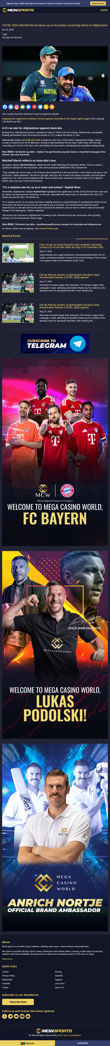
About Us (59, 987)
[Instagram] (16, 106)
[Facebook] (4, 106)
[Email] (22, 106)
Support (58, 979)
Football (6, 983)
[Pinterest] (34, 106)
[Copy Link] (46, 106)
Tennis (5, 987)
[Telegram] (40, 106)
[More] (51, 106)
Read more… (8, 958)
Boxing (58, 971)
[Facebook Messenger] (28, 106)
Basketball (7, 979)
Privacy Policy (8, 975)
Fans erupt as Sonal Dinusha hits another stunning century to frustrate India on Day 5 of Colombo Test (71, 246)
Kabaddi (58, 975)
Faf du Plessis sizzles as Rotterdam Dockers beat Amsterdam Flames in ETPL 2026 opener (69, 276)
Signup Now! (98, 3)
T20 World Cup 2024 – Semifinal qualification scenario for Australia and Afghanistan (57, 224)
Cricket (5, 971)
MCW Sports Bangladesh (69, 1035)
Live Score (60, 983)
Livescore (82, 1043)
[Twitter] (10, 106)
